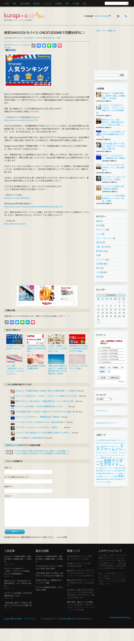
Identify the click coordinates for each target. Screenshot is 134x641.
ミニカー (115, 458)
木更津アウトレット (112, 473)
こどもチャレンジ (118, 443)
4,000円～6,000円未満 (110, 353)
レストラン (47, 3)
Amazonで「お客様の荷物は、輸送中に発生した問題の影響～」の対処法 (45, 391)
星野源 (100, 473)
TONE (98, 443)
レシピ (99, 234)
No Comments (29, 38)
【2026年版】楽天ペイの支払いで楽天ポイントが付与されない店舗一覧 (44, 412)
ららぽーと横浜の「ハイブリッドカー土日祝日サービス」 (57, 348)
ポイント (106, 457)
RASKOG (108, 440)
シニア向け (113, 452)
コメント (8, 496)
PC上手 (69, 563)
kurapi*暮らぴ (68, 619)
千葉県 (123, 468)
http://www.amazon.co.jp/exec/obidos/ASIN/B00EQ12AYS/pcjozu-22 (33, 206)
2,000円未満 (106, 347)
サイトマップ (101, 411)
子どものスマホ (109, 470)
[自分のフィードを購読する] (95, 31)
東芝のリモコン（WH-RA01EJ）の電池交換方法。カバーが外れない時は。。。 (114, 122)
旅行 (67, 3)
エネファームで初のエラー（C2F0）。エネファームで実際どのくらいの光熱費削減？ (17, 571)
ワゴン (121, 458)
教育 (98, 221)
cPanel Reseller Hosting (120, 617)
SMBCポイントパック (118, 440)
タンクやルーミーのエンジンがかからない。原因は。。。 (39, 427)
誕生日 (107, 479)
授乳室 (99, 242)
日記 (84, 3)
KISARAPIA (102, 440)
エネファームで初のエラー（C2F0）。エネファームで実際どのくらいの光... (46, 396)
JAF (97, 440)
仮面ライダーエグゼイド (109, 462)
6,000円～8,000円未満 (110, 356)
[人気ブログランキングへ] (10, 50)
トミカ (107, 455)
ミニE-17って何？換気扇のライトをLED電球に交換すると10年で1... (43, 433)
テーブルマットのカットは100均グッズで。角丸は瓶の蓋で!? (40, 422)
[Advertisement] (47, 256)
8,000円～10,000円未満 (110, 359)
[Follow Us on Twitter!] (118, 16)
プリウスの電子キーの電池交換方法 (30, 438)
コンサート (105, 452)
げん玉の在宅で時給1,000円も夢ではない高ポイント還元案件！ (42, 451)
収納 (97, 470)
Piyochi (19, 38)
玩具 (120, 475)
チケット (102, 455)
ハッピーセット (115, 455)
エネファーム (110, 447)
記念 (103, 479)
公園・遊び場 (24, 3)
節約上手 (70, 580)
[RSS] (126, 16)
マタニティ (100, 230)
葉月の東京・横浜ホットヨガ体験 (80, 602)
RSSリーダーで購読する (106, 31)
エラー (119, 449)
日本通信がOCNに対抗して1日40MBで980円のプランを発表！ (78, 348)
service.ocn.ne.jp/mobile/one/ (17, 198)
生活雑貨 (58, 3)
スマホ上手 (71, 556)
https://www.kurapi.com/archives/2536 (21, 120)
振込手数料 (118, 470)
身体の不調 (113, 479)
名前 (8, 467)
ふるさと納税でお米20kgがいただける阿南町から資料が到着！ (41, 453)
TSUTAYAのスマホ (106, 443)
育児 (14, 3)
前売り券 (118, 468)
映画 (104, 473)
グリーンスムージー (104, 238)
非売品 (109, 482)
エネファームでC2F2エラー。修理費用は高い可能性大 (37, 417)
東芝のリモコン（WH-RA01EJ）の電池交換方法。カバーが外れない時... (45, 401)
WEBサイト (8, 486)
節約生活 (36, 3)
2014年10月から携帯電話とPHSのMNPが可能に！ (36, 348)
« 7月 (98, 323)
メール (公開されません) (16, 477)
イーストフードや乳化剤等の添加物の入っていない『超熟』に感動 (114, 198)
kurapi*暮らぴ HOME (13, 619)
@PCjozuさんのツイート (106, 423)
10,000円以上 (106, 362)
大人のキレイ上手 (74, 590)
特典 (115, 476)
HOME (6, 3)
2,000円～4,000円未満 (110, 350)
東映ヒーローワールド (106, 476)
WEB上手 (70, 570)
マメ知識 (76, 3)
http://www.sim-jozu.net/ (15, 224)
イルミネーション (113, 446)
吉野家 (101, 470)
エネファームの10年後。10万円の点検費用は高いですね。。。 (41, 406)
